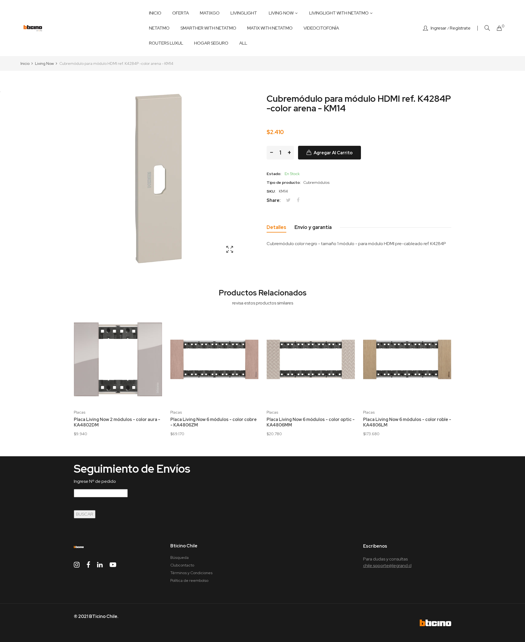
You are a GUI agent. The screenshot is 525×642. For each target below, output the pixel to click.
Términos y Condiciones (191, 572)
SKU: (271, 191)
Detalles (276, 227)
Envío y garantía (313, 227)
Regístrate (460, 28)
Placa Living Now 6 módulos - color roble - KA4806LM (407, 422)
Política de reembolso (189, 580)
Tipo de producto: (284, 182)
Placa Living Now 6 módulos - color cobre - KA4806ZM (213, 422)
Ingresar (438, 28)
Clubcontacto (182, 565)
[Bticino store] (33, 28)
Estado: (274, 173)
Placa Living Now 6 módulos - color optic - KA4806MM (311, 422)
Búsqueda (179, 557)
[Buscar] (487, 28)
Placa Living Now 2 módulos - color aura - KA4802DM (117, 422)
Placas (79, 412)
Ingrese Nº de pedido (95, 481)
